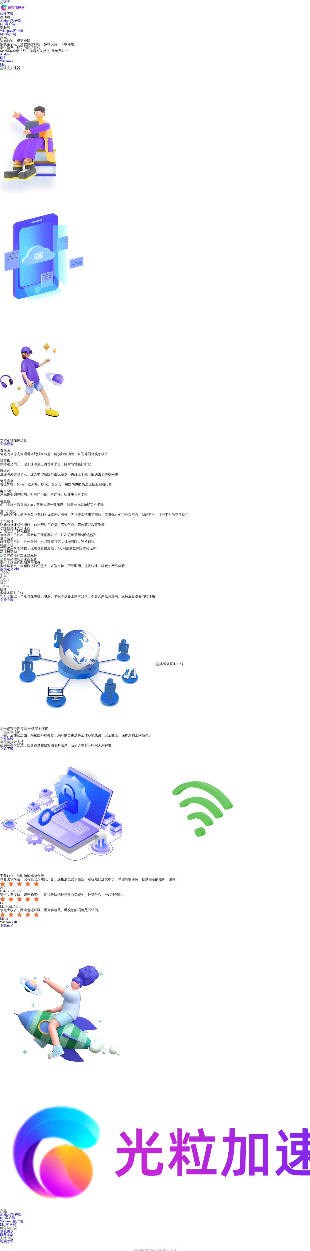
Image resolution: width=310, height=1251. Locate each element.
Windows (6, 61)
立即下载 (6, 749)
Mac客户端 (8, 34)
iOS (2, 57)
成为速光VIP (9, 569)
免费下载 (6, 599)
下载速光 (6, 925)
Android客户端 (10, 20)
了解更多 (6, 444)
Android (5, 54)
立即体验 (6, 738)
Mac (3, 64)
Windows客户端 (11, 30)
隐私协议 (6, 1231)
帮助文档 (6, 1241)
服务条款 (6, 1234)
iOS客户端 (7, 24)
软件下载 (6, 14)
